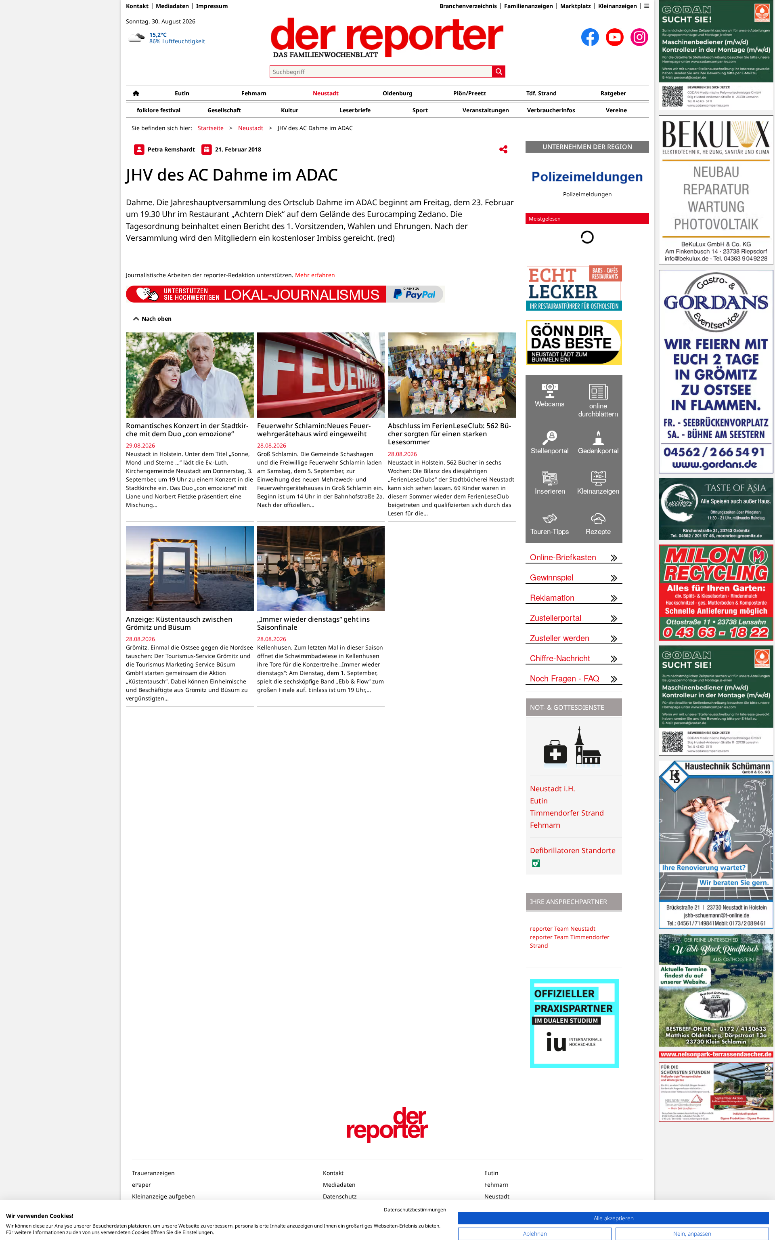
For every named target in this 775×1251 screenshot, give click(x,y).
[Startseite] (136, 93)
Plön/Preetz (469, 93)
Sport (420, 110)
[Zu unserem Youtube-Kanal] (615, 37)
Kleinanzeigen (617, 6)
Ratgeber (613, 93)
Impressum (212, 6)
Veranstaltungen (486, 110)
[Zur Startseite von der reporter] (387, 37)
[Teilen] (503, 149)
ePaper (141, 1184)
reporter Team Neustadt (562, 928)
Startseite (211, 128)
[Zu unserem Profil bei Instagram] (639, 37)
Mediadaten (172, 6)
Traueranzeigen (153, 1173)
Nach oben (156, 318)
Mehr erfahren (315, 275)
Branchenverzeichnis (468, 6)
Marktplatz (575, 6)
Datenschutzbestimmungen (415, 1209)
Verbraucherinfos (551, 110)
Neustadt (326, 93)
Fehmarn (253, 93)
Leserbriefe (355, 110)
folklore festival (158, 110)
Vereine (616, 110)
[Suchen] (498, 71)
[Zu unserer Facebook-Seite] (590, 37)
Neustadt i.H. (552, 788)
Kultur (289, 110)
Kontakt (137, 6)
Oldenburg (398, 93)
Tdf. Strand (541, 93)
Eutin (182, 93)
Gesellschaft (224, 110)
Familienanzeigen (528, 6)
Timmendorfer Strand (567, 813)
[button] (646, 6)
